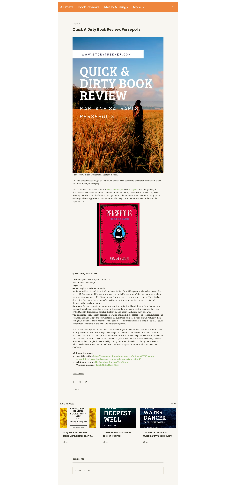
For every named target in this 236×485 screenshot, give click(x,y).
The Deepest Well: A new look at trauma (117, 434)
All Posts (66, 7)
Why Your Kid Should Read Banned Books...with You (78, 434)
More (137, 7)
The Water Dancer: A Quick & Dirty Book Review (157, 434)
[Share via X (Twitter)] (80, 382)
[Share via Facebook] (74, 382)
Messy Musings (116, 7)
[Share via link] (86, 382)
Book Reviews (88, 7)
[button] (172, 7)
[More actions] (162, 23)
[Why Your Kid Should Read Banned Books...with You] (78, 418)
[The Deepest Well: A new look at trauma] (118, 418)
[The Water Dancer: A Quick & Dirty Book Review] (158, 418)
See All (173, 403)
